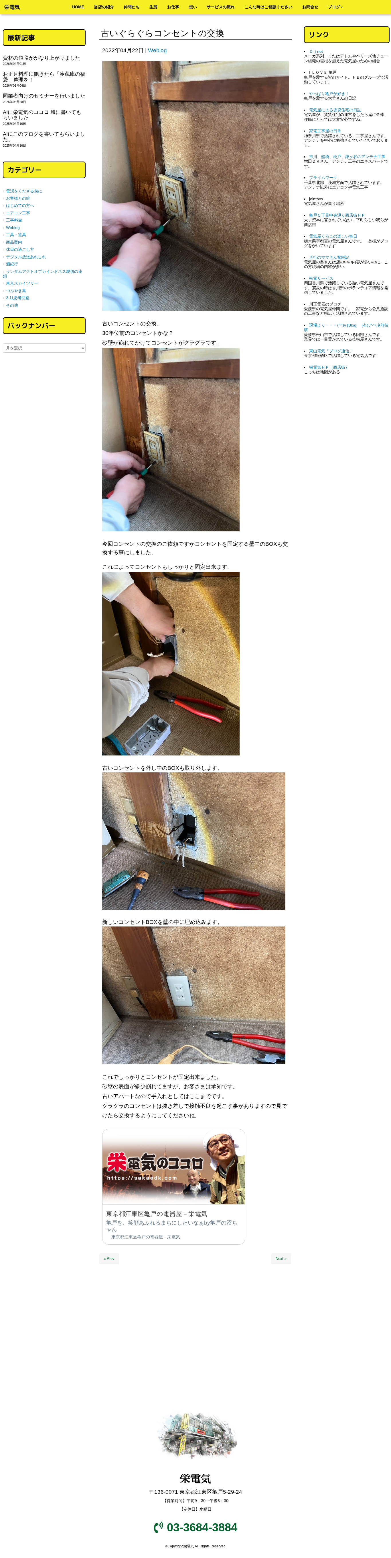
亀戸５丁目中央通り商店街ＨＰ (337, 215)
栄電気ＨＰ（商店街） (329, 367)
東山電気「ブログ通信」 (331, 351)
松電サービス (321, 278)
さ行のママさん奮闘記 (329, 257)
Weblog (157, 50)
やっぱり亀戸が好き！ (329, 94)
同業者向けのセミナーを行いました (44, 96)
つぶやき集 (16, 291)
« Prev (109, 1258)
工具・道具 (16, 235)
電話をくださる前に (24, 191)
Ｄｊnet (316, 51)
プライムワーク (323, 178)
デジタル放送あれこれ (26, 257)
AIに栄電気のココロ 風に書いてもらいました (42, 115)
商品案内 (14, 242)
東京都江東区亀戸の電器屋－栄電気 (145, 1236)
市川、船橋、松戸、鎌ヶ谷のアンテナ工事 (347, 157)
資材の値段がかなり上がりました (41, 58)
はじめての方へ (20, 205)
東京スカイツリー (22, 283)
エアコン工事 (18, 213)
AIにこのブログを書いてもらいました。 (44, 136)
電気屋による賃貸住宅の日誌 (335, 110)
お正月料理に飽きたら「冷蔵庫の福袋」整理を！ (44, 76)
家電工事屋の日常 (325, 131)
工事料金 (14, 220)
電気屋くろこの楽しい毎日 (333, 236)
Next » (281, 1258)
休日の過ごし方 (20, 249)
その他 (12, 305)
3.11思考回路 (17, 298)
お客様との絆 (18, 198)
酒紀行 (12, 264)
